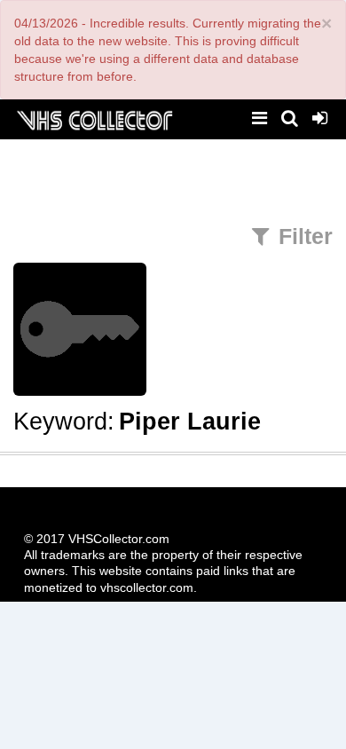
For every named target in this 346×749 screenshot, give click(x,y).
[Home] (94, 118)
